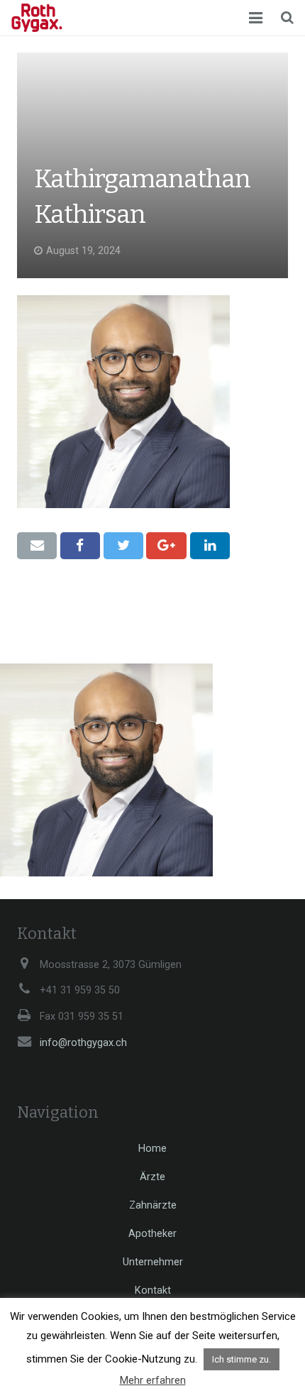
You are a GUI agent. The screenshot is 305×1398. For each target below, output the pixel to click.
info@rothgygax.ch (83, 1043)
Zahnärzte (153, 1205)
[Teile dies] (80, 545)
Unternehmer (153, 1262)
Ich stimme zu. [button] (241, 1359)
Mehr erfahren (153, 1380)
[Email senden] (37, 545)
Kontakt (153, 1290)
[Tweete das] (123, 545)
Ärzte (152, 1177)
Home (152, 1149)
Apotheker (152, 1234)
